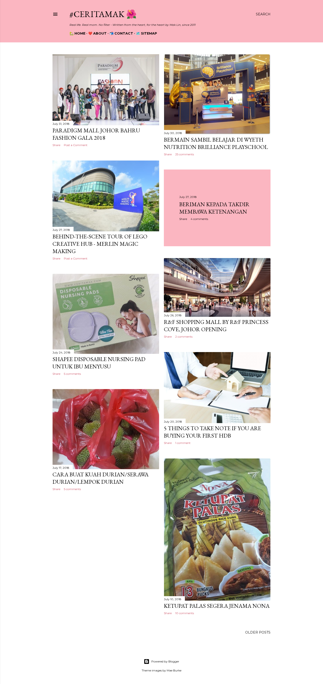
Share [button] (56, 145)
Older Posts (258, 632)
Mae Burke (174, 670)
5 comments (72, 374)
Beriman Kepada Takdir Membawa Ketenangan (214, 208)
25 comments (184, 154)
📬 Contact (121, 33)
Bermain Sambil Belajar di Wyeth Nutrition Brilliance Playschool (216, 143)
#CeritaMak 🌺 (103, 14)
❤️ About (97, 33)
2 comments (183, 336)
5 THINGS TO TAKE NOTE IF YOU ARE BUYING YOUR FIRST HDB (212, 432)
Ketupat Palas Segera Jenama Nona (217, 605)
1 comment (183, 443)
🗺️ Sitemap (146, 33)
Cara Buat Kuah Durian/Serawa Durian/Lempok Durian (100, 478)
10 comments (184, 613)
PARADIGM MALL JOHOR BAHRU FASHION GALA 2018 (96, 134)
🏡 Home (77, 33)
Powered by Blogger (165, 661)
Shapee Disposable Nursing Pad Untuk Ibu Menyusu (98, 362)
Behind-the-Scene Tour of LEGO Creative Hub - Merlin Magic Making (99, 244)
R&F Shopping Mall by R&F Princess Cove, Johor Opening (216, 325)
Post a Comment (75, 145)
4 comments (199, 219)
